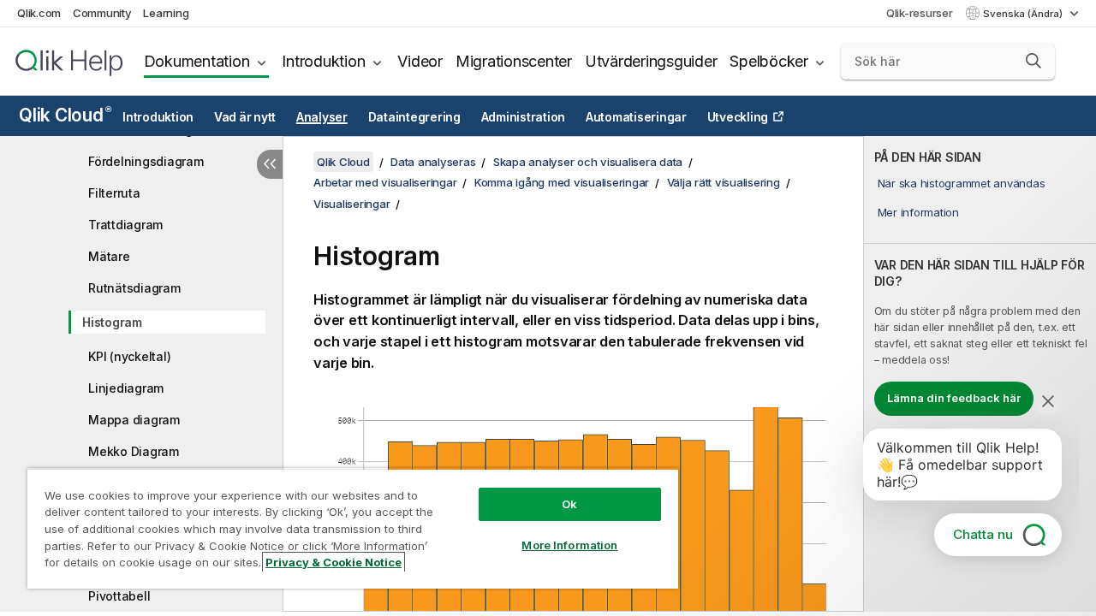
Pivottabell (119, 596)
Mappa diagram (134, 419)
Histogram (112, 322)
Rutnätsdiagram (134, 288)
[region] (352, 528)
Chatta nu (983, 534)
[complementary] (980, 374)
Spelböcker (769, 61)
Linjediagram (126, 388)
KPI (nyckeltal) (129, 356)
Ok (569, 504)
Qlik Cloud (64, 115)
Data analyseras (432, 162)
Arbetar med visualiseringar (384, 182)
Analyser (322, 117)
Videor (420, 61)
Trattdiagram (125, 224)
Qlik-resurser (919, 13)
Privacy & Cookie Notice (333, 562)
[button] (1033, 60)
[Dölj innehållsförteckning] (270, 164)
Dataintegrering (414, 117)
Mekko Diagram (133, 451)
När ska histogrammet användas (961, 183)
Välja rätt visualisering (723, 182)
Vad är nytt (245, 117)
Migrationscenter (514, 61)
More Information (569, 545)
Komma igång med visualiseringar (561, 182)
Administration (523, 117)
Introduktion (323, 61)
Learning (165, 13)
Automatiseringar (636, 117)
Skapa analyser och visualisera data (587, 162)
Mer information (918, 212)
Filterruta (114, 193)
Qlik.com (39, 13)
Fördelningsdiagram (146, 161)
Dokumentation (197, 61)
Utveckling (738, 117)
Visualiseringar (351, 203)
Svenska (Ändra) (1024, 14)
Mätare (109, 256)
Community (102, 13)
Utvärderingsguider (651, 61)
